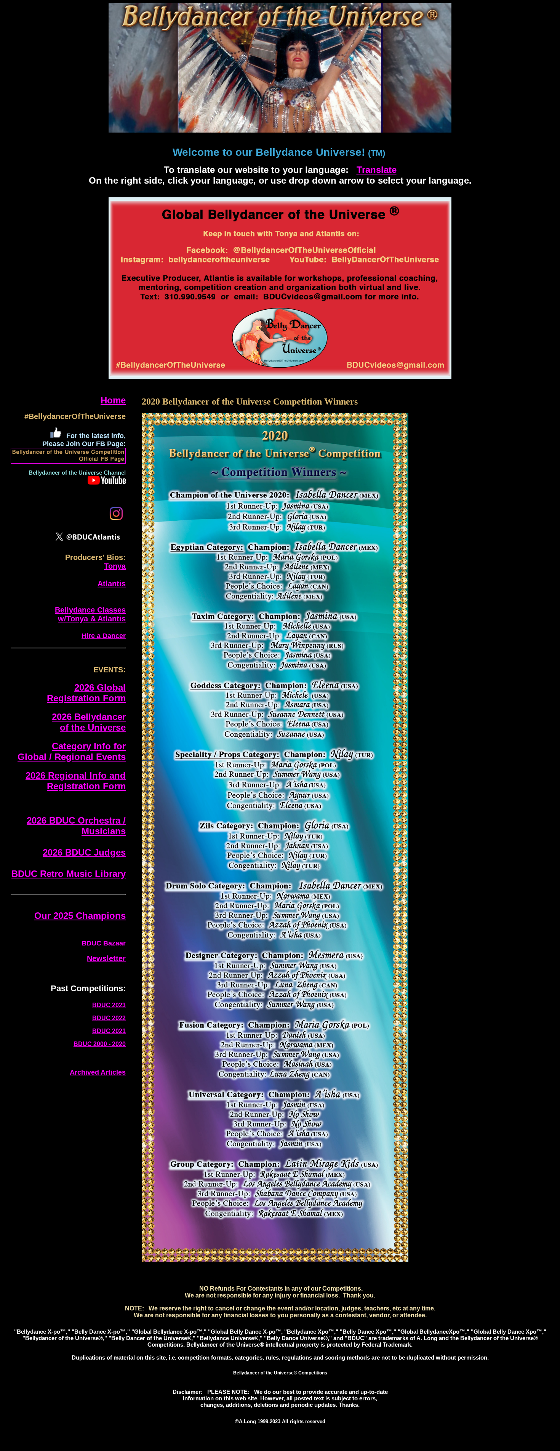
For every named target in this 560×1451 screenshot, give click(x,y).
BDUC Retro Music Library (68, 874)
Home (113, 400)
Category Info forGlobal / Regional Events (72, 751)
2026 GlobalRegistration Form (86, 692)
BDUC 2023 (109, 1005)
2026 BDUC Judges (84, 852)
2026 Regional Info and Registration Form (76, 780)
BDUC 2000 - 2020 (100, 1044)
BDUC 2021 (109, 1031)
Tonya (115, 566)
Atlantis (112, 583)
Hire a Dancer (104, 636)
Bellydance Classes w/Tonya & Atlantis (90, 614)
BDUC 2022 (109, 1018)
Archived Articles (98, 1072)
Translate (377, 170)
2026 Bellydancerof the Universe (89, 722)
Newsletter (106, 958)
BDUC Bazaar (104, 943)
